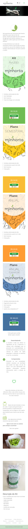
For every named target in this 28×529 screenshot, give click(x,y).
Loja (20, 523)
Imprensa (8, 523)
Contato (14, 523)
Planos (5, 521)
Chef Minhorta (19, 521)
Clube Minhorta (18, 519)
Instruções (11, 521)
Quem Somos (8, 519)
